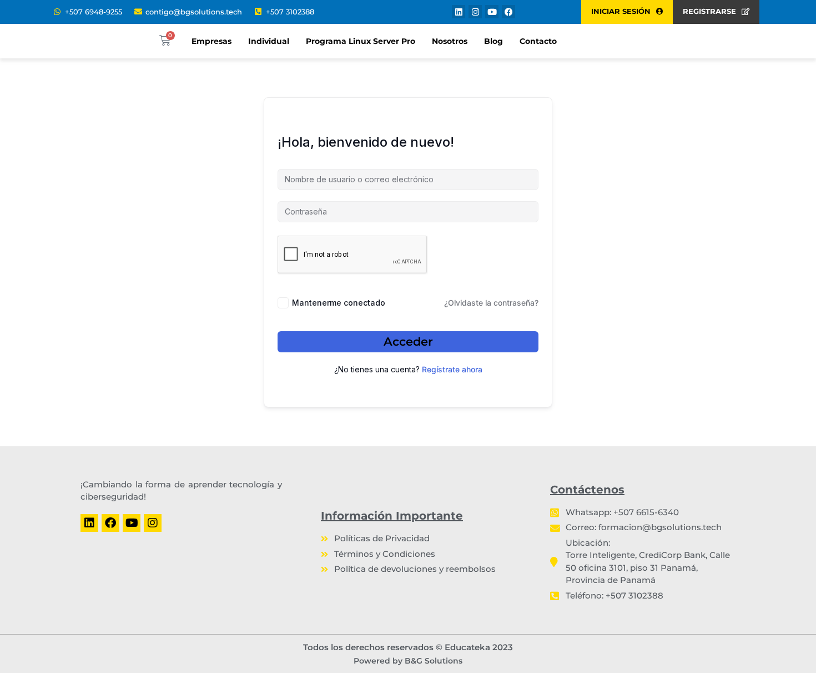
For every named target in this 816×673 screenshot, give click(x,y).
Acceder (408, 341)
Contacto (538, 41)
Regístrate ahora (452, 369)
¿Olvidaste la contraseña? (491, 302)
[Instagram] (475, 11)
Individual (268, 41)
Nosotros (449, 41)
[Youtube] (491, 11)
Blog (493, 41)
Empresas (211, 41)
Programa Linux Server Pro (360, 41)
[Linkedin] (458, 11)
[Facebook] (508, 11)
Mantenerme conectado (338, 302)
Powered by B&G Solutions (408, 661)
